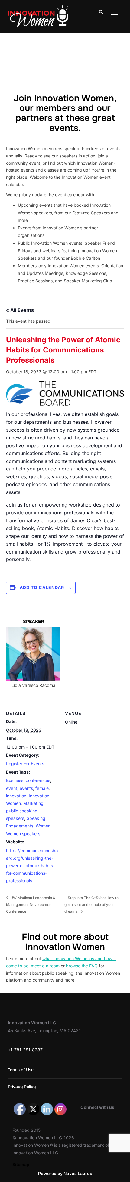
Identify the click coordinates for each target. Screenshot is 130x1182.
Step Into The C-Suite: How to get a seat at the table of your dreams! (91, 904)
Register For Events (25, 763)
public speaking (21, 810)
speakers (15, 818)
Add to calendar (42, 587)
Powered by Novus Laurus (65, 1173)
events (26, 788)
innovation (16, 795)
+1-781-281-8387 (25, 1049)
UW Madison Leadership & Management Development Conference (30, 904)
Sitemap (20, 1164)
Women (43, 825)
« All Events (20, 310)
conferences (38, 780)
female (42, 788)
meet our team (45, 965)
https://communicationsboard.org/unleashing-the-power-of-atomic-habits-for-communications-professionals (32, 865)
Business (14, 780)
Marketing (33, 803)
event (11, 788)
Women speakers (23, 833)
